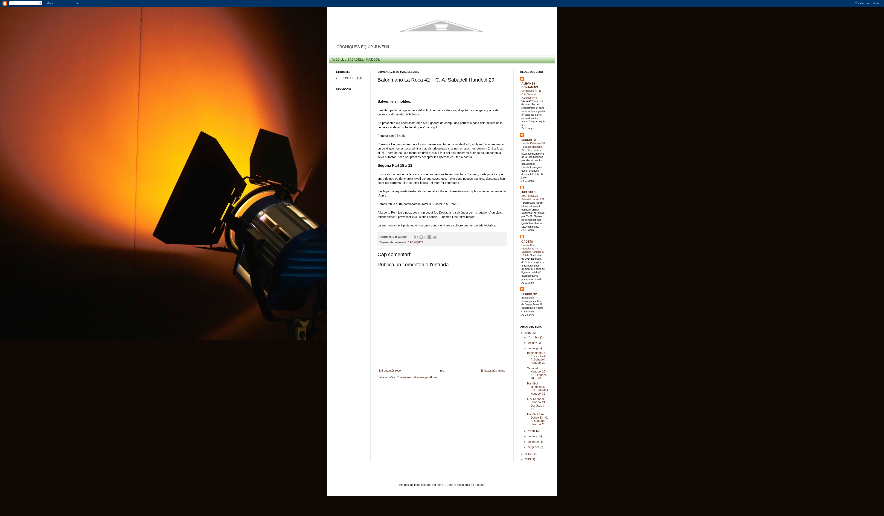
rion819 (441, 485)
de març (533, 436)
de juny (533, 342)
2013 (528, 459)
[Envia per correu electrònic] (416, 237)
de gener (534, 447)
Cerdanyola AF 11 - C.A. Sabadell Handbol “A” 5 (532, 94)
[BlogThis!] (421, 237)
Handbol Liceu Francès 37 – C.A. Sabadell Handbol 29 (532, 248)
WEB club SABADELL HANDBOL (356, 59)
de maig (533, 348)
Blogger (479, 485)
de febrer (534, 441)
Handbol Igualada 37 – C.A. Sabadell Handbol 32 (537, 388)
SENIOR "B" (529, 294)
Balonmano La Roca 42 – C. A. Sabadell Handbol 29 (537, 357)
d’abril (532, 431)
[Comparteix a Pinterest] (434, 237)
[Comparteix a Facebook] (429, 237)
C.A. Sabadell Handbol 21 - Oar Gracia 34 (537, 403)
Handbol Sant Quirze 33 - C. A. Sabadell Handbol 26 (537, 419)
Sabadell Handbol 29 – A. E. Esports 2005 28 (537, 373)
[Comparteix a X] (425, 237)
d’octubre (534, 337)
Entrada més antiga (493, 370)
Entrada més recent (391, 370)
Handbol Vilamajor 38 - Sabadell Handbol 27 (533, 147)
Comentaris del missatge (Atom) (417, 377)
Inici (442, 370)
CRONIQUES (415, 242)
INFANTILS (528, 192)
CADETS (527, 241)
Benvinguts (528, 297)
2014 (528, 454)
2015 (528, 332)
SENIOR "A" (529, 139)
